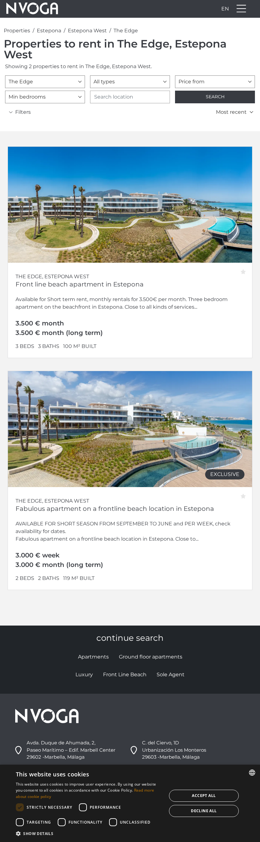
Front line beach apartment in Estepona (80, 284)
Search (215, 97)
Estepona (49, 31)
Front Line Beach (124, 675)
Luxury (84, 675)
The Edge (126, 31)
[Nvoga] (30, 9)
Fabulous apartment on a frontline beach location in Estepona (115, 508)
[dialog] (130, 803)
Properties (17, 31)
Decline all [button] (204, 810)
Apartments (93, 657)
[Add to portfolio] (245, 270)
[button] (89, 833)
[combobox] (45, 81)
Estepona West (87, 31)
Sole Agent (171, 675)
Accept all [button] (204, 795)
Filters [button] (23, 112)
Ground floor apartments (150, 657)
